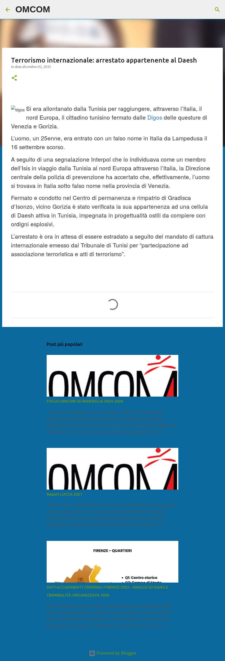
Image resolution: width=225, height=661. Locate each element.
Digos (154, 117)
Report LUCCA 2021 (64, 494)
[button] (14, 78)
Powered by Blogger (115, 653)
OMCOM (32, 9)
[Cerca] (58, 9)
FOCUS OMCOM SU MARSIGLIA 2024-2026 (85, 401)
